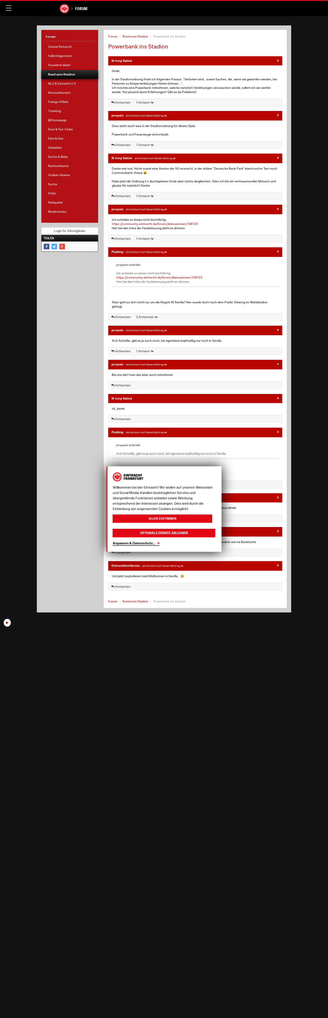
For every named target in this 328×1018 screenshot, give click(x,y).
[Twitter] (54, 246)
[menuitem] (69, 46)
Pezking (117, 252)
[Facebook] (46, 246)
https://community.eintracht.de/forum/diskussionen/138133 (155, 224)
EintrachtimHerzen (126, 565)
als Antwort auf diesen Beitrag (145, 115)
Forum (81, 8)
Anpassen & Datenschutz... (134, 543)
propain (117, 115)
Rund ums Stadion (135, 36)
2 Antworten (145, 317)
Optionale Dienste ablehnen (164, 533)
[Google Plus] (62, 246)
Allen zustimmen (162, 518)
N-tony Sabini (122, 60)
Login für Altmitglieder (69, 231)
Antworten (122, 102)
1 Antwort (143, 102)
